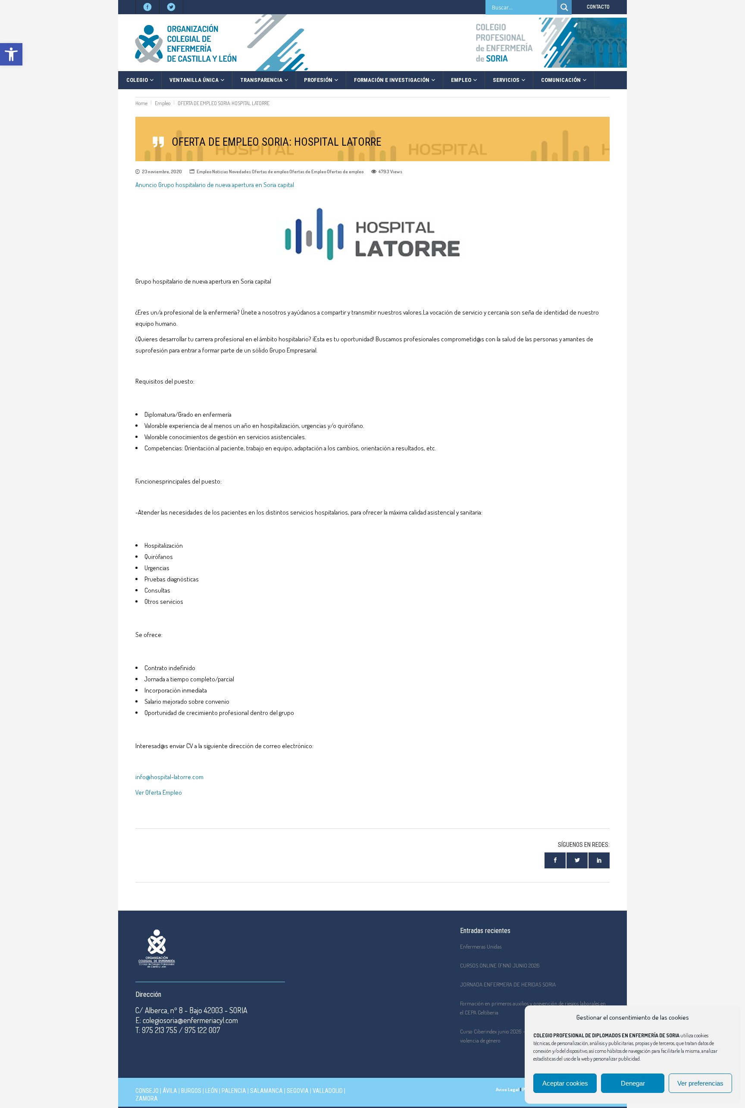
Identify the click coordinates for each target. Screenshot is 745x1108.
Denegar (633, 1083)
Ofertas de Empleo (307, 172)
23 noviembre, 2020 (162, 172)
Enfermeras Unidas (480, 946)
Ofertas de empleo (270, 172)
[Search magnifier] (564, 7)
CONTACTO (598, 6)
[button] (11, 54)
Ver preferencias (700, 1083)
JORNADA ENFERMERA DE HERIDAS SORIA (508, 984)
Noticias (220, 172)
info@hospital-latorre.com (169, 777)
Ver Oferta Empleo (158, 792)
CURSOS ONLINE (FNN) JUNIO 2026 (500, 965)
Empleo (162, 103)
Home (141, 103)
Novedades (240, 172)
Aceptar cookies (565, 1083)
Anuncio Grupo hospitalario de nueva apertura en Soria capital (214, 185)
